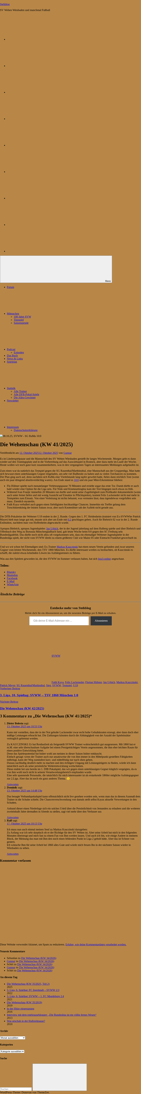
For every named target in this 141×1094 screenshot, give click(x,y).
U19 (75, 685)
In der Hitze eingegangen (20, 1008)
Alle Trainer (20, 391)
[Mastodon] (32, 65)
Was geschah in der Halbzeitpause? (26, 1021)
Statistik (11, 388)
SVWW (56, 655)
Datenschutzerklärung (25, 430)
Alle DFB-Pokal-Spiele (26, 394)
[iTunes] (32, 198)
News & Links (15, 358)
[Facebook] (32, 171)
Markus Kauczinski (67, 546)
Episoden (19, 352)
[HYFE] (32, 118)
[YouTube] (32, 251)
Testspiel (67, 685)
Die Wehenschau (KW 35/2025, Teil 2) (28, 983)
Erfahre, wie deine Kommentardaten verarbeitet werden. (96, 944)
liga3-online (104, 558)
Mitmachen (13, 313)
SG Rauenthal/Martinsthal (31, 685)
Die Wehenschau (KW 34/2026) (38, 958)
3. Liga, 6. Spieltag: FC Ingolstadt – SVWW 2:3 (33, 990)
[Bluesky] (32, 39)
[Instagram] (32, 145)
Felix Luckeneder (74, 682)
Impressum (13, 427)
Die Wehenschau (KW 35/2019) (24, 1002)
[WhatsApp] (32, 92)
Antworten (13, 784)
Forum (10, 287)
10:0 (76, 480)
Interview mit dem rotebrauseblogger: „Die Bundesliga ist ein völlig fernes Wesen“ (51, 1014)
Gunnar (67, 452)
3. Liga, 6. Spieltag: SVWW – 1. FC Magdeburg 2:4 (35, 996)
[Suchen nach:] (16, 1088)
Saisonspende (21, 322)
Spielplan (12, 361)
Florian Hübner (93, 682)
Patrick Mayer (7, 685)
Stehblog (5, 4)
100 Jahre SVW (22, 316)
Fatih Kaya (58, 682)
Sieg (48, 685)
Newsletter (13, 400)
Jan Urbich (52, 528)
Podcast (11, 349)
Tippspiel (19, 319)
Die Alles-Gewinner (25, 397)
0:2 (69, 519)
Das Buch (12, 355)
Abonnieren (101, 620)
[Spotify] (32, 224)
